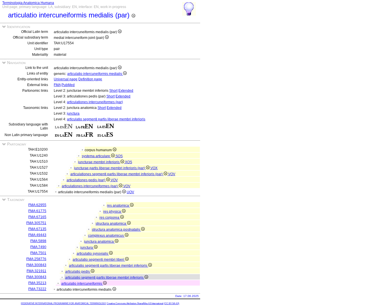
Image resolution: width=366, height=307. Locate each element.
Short (113, 91)
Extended (125, 91)
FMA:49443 (37, 235)
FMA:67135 (37, 229)
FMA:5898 (38, 241)
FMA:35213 (37, 283)
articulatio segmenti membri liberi (99, 260)
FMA (57, 85)
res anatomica (118, 206)
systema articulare (96, 156)
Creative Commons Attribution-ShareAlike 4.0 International (135, 303)
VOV (171, 174)
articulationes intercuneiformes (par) (95, 102)
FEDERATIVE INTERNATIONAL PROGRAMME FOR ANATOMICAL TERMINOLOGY (63, 303)
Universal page (65, 79)
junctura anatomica (99, 242)
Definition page (90, 79)
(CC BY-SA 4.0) (171, 303)
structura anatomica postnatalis (116, 230)
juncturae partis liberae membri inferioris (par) (110, 168)
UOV (130, 192)
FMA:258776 (36, 259)
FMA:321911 (36, 271)
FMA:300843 (36, 265)
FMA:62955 (37, 205)
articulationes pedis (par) (86, 180)
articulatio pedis (78, 272)
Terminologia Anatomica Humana (28, 3)
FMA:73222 (37, 289)
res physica (112, 212)
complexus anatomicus (106, 236)
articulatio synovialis (93, 254)
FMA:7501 (38, 253)
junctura (73, 113)
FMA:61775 (37, 211)
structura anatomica (111, 224)
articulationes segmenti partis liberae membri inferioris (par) (117, 174)
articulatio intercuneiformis (82, 284)
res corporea (110, 218)
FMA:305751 (36, 223)
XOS (128, 162)
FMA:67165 (37, 217)
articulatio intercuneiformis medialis (95, 74)
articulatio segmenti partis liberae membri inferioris (106, 119)
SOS (119, 156)
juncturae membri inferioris (99, 162)
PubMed (68, 85)
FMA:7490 (38, 247)
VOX (154, 168)
